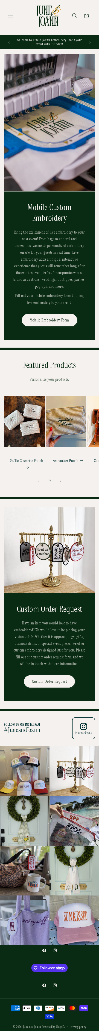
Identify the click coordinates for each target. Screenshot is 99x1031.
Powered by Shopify (53, 1027)
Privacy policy (78, 1027)
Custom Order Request (49, 681)
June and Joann (32, 1027)
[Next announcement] (90, 42)
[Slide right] (60, 481)
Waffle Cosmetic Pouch (26, 460)
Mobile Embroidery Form (49, 320)
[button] (11, 16)
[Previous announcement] (9, 42)
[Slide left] (39, 481)
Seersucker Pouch (66, 460)
